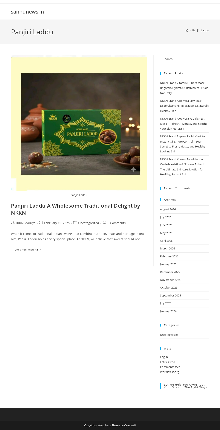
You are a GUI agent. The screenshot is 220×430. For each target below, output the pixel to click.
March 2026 (167, 248)
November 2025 (170, 280)
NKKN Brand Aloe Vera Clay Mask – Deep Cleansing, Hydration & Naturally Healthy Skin (184, 106)
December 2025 (170, 272)
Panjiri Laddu (200, 30)
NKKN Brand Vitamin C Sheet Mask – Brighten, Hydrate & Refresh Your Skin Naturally (184, 88)
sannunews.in (27, 11)
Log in (164, 357)
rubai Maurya (25, 223)
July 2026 (165, 217)
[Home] (186, 30)
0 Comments (117, 223)
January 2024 (168, 311)
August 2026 (168, 209)
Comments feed (170, 367)
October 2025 (168, 287)
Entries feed (167, 362)
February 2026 (169, 256)
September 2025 (170, 295)
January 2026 (168, 264)
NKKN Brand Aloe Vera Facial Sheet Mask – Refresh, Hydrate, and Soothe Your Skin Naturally (183, 124)
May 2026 (166, 233)
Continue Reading (30, 250)
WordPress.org (169, 372)
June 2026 (166, 225)
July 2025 (165, 303)
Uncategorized (88, 223)
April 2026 (166, 241)
